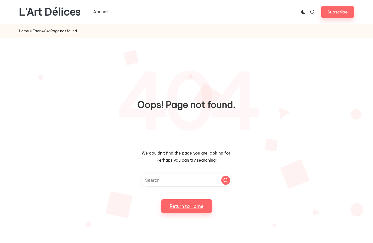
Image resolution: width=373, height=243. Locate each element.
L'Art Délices (50, 12)
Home (24, 31)
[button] (337, 12)
